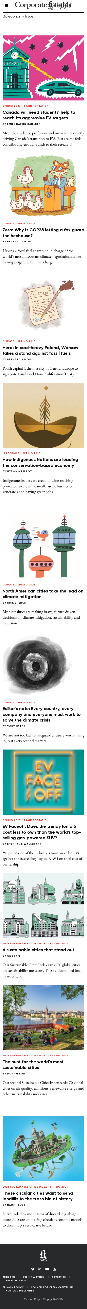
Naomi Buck (16, 1205)
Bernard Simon (19, 242)
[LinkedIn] (39, 1269)
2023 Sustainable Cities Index (25, 944)
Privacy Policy (13, 1287)
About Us (9, 1277)
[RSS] (54, 1269)
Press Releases (16, 1280)
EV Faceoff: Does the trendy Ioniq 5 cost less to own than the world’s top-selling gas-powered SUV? (42, 832)
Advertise (59, 1277)
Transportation (36, 106)
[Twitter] (32, 1269)
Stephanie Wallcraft (24, 844)
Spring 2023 (12, 106)
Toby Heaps (16, 726)
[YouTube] (47, 1269)
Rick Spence (16, 603)
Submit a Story (34, 1277)
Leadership (11, 453)
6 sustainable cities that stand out (38, 950)
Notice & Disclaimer (20, 1291)
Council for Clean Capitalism (52, 1287)
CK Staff (14, 956)
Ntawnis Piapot (19, 471)
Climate (8, 223)
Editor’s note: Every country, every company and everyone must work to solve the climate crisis (42, 715)
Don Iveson (16, 1074)
